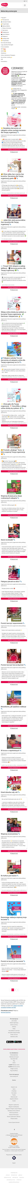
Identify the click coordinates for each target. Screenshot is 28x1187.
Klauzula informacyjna (13, 1114)
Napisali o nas (14, 1087)
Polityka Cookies (14, 1118)
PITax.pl (19, 1150)
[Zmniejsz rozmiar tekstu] (26, 1)
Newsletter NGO (14, 1058)
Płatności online (14, 1064)
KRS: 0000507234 (14, 1136)
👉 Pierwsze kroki (5, 19)
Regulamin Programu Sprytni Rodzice (14, 1108)
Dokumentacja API (14, 1076)
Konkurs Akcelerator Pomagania (8, 55)
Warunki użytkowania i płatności (13, 1116)
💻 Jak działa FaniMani (6, 21)
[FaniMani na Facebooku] (14, 1129)
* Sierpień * (3, 17)
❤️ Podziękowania (5, 32)
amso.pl (8, 1175)
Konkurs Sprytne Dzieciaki (14, 1122)
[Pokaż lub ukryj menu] (25, 5)
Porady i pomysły (14, 1034)
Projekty (14, 1095)
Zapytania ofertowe (14, 1098)
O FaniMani (14, 1091)
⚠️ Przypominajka (5, 24)
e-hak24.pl (19, 1179)
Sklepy (14, 1028)
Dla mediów (14, 1093)
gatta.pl (20, 1175)
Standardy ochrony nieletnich (14, 1110)
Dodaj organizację (14, 1055)
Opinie (14, 1089)
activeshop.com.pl (11, 1179)
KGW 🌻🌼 (3, 51)
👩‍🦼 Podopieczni (4, 36)
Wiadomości (3, 53)
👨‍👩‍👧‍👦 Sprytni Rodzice (5, 34)
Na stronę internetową (6, 42)
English (14, 1163)
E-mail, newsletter (5, 46)
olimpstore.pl (14, 1175)
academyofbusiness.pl (14, 1182)
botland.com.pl (7, 1177)
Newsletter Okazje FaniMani (14, 1032)
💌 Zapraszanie (4, 30)
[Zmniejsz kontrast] (24, 1)
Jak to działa (14, 1020)
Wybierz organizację (14, 149)
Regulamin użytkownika (14, 1104)
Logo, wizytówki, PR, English (7, 44)
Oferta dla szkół (14, 1097)
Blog (14, 1060)
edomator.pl (15, 1177)
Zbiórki (14, 1062)
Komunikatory (4, 61)
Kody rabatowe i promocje (14, 1030)
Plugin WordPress (14, 1070)
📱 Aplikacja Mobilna (5, 26)
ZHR (2, 59)
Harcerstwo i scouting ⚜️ (6, 57)
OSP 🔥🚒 (3, 49)
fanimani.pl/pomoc (6, 1012)
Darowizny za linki (14, 1066)
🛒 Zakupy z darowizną (6, 28)
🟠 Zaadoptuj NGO (5, 38)
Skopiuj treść (14, 152)
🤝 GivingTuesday (5, 40)
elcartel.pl (21, 1177)
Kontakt (14, 1100)
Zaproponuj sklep (14, 1036)
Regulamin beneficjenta (14, 1106)
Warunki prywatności (13, 1112)
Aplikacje (14, 1026)
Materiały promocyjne (14, 1057)
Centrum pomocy (14, 1024)
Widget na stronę (14, 1068)
